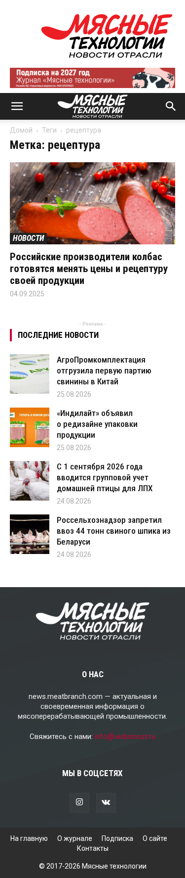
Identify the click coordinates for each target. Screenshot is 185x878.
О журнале (74, 838)
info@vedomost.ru (125, 736)
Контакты (93, 848)
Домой (21, 130)
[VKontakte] (106, 803)
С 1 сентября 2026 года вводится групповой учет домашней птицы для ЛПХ (104, 477)
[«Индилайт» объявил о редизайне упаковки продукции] (29, 427)
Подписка (117, 838)
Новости (28, 238)
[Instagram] (79, 803)
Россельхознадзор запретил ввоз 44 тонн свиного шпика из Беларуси (114, 531)
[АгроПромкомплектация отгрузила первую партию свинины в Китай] (29, 374)
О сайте (155, 838)
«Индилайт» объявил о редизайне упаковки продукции (97, 424)
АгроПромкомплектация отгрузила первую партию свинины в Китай (104, 370)
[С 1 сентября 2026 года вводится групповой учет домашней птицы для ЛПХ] (29, 481)
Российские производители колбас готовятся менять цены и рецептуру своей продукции (89, 268)
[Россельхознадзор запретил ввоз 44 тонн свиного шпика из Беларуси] (29, 534)
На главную (29, 838)
